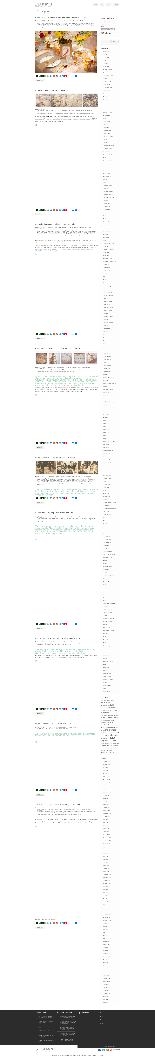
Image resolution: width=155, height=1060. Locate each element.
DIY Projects (106, 237)
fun (50, 24)
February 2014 (106, 905)
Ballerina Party (106, 90)
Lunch (104, 420)
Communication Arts (108, 154)
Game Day (47, 110)
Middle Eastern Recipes (109, 441)
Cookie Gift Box (107, 176)
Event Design (106, 270)
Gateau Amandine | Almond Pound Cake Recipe (54, 724)
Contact (102, 1027)
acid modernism (53, 230)
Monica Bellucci (41, 483)
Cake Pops (106, 127)
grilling (49, 113)
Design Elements (41, 809)
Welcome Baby (107, 685)
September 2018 (107, 789)
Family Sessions (107, 280)
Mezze (104, 438)
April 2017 (105, 801)
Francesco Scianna (61, 480)
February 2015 (106, 868)
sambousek (81, 519)
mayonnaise (55, 113)
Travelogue (106, 655)
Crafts (104, 182)
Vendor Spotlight (107, 673)
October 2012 (106, 953)
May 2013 (105, 932)
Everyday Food (40, 110)
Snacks (105, 591)
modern (43, 233)
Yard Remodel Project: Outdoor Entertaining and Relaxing (57, 804)
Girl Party (105, 331)
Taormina (71, 483)
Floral (104, 298)
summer (106, 743)
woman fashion (86, 483)
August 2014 (106, 886)
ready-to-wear (56, 483)
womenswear (40, 484)
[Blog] (102, 4)
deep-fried (58, 518)
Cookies (105, 179)
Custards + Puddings (108, 185)
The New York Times (60, 235)
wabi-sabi (70, 814)
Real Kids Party (107, 539)
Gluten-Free (106, 334)
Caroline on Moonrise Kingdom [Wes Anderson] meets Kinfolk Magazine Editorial (67, 1034)
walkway (75, 814)
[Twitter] (103, 1050)
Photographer (106, 505)
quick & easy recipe (77, 113)
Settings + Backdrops (108, 582)
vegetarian (110, 745)
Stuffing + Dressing (107, 609)
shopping (62, 483)
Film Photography (107, 292)
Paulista (60, 233)
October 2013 (106, 917)
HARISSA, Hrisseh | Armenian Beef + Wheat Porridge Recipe (45, 1031)
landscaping (55, 813)
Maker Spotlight (107, 432)
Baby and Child (107, 81)
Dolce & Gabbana (60, 479)
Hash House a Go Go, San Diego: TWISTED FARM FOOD (58, 638)
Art (103, 72)
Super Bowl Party (107, 621)
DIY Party (105, 234)
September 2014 (107, 883)
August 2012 (106, 960)
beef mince (55, 370)
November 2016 (107, 813)
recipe (112, 737)
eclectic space (45, 24)
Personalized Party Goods (109, 502)
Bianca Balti (61, 478)
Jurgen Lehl (69, 232)
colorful (92, 23)
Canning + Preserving (108, 136)
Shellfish (105, 585)
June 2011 (105, 1002)
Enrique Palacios (75, 479)
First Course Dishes (108, 295)
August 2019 (106, 767)
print (51, 483)
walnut (116, 745)
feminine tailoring (45, 480)
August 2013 (106, 923)
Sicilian (67, 483)
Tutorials (105, 658)
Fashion (57, 476)
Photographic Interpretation (109, 508)
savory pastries (88, 519)
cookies (103, 710)
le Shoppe (105, 405)
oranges (90, 24)
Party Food (67, 110)
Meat (76, 367)
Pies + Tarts (106, 511)
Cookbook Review (107, 164)
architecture (47, 811)
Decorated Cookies (108, 191)
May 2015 (105, 859)
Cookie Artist (106, 167)
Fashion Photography (65, 476)
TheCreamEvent (80, 25)
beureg (53, 518)
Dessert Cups (106, 203)
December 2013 (107, 911)
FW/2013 (69, 480)
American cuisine (111, 700)
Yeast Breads (106, 691)
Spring (104, 600)
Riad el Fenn (46, 235)
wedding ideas (92, 25)
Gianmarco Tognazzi (86, 480)
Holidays (105, 362)
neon (86, 24)
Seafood (105, 572)
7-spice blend (40, 518)
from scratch (107, 717)
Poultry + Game (74, 110)
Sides (104, 588)
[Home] (95, 4)
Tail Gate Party (106, 627)
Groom (104, 347)
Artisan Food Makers (108, 75)
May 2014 (105, 895)
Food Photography (107, 310)
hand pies (77, 518)
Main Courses (60, 110)
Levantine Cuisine (107, 408)
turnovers (49, 521)
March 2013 (106, 938)
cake (46, 728)
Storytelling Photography (109, 603)
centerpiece (78, 23)
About (101, 1023)
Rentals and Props (107, 551)
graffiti (55, 24)
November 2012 (107, 950)
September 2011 (107, 993)
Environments (58, 227)
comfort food (61, 643)
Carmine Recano (41, 479)
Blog (101, 1020)
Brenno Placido (84, 478)
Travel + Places (63, 641)
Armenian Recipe (107, 69)
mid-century (65, 813)
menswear (81, 481)
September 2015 (107, 847)
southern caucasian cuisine (55, 371)
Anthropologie (70, 230)
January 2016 (106, 834)
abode (38, 230)
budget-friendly (62, 811)
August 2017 (106, 795)
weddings (39, 27)
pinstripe (47, 483)
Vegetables (106, 667)
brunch (43, 643)
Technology (106, 633)
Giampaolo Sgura (76, 480)
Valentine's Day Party (108, 661)
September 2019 (107, 764)
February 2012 (106, 978)
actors (38, 478)
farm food (70, 643)
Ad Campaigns (51, 476)
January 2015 (106, 871)
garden (93, 811)
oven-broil (69, 113)
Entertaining (55, 20)
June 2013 (105, 929)
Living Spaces (87, 227)
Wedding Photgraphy (108, 679)
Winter (104, 688)
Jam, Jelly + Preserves (108, 389)
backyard (53, 811)
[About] (109, 4)
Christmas (105, 142)
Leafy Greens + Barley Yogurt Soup (45, 1026)
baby (47, 478)
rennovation (61, 814)
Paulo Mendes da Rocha (69, 233)
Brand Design (106, 106)
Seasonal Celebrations (108, 575)
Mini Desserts (106, 444)
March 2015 (106, 865)
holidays (112, 720)
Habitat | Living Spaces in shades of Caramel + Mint (55, 224)
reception (53, 25)
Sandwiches (106, 569)
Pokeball (105, 517)
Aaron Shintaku (40, 23)
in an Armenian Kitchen (108, 377)
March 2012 (106, 975)
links (79, 24)
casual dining (54, 643)
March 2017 (106, 804)
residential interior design (87, 233)
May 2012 (105, 969)
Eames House (40, 232)
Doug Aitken (84, 231)
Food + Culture (106, 304)
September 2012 (107, 956)
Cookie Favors (106, 173)
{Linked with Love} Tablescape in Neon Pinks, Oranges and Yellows (61, 17)
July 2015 (105, 853)
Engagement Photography (109, 261)
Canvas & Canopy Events (60, 23)
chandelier (87, 23)
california (48, 643)
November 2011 (107, 987)
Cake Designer (107, 124)
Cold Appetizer (106, 151)
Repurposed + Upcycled (109, 554)
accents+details (44, 230)
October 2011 (106, 990)
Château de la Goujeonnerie (54, 231)
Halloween (105, 350)
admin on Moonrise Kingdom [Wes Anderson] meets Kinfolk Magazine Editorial (67, 1028)
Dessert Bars (106, 200)
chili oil (60, 370)
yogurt (74, 371)
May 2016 (105, 822)
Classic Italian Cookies (108, 145)
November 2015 (107, 841)
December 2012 (107, 947)
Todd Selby (68, 235)
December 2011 (107, 984)
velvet (75, 483)
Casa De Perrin (71, 23)
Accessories (106, 54)
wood (79, 814)
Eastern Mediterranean (108, 243)
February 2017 (106, 807)
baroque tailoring (53, 478)
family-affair (88, 479)
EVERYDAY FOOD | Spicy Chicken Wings (51, 90)
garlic (112, 717)
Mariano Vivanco (74, 481)
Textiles (105, 636)
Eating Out (50, 641)
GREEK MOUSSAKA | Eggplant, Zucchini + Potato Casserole (46, 1017)
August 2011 (106, 996)
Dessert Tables (106, 209)
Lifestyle (105, 411)
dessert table (105, 713)
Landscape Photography (109, 402)
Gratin (104, 338)
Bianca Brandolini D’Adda (70, 478)
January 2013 (106, 944)
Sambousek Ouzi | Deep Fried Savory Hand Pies (54, 513)
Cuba (63, 231)
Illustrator (105, 374)
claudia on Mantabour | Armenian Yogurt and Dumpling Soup (68, 1017)
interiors (64, 232)
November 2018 (107, 783)
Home (101, 1016)
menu (82, 24)
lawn (60, 813)
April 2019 (105, 773)
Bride (104, 118)
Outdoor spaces (71, 809)
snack (94, 519)
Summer (105, 615)
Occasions (67, 20)
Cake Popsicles (107, 130)
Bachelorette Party (107, 87)
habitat (49, 232)
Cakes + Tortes (51, 727)
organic (50, 233)
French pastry (58, 728)
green (45, 232)
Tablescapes (90, 20)
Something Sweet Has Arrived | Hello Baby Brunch (46, 1036)
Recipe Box (81, 110)
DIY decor (39, 24)
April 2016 (105, 825)
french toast (82, 643)
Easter (104, 240)
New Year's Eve (107, 460)
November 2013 (107, 914)
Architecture (51, 227)
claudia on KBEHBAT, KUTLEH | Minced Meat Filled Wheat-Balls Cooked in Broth (68, 1022)
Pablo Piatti (55, 233)
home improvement (56, 232)
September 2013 (107, 920)
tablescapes (73, 25)
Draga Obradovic (92, 231)
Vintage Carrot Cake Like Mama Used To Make (46, 1022)
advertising (43, 478)
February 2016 (106, 831)
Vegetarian (105, 670)
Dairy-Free (105, 188)
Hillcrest (47, 644)
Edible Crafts (106, 252)
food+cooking (76, 643)
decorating (67, 231)
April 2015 (105, 862)
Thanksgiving (106, 639)
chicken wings (40, 113)
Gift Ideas (105, 325)
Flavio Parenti (53, 480)
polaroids (46, 371)
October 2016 (106, 816)
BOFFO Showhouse (90, 230)
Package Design (107, 478)
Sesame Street (106, 578)
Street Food (106, 606)
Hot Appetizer (64, 516)
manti (92, 370)
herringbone (44, 481)
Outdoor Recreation (108, 472)
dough (62, 518)
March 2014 (106, 902)
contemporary (77, 811)
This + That (106, 649)
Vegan (104, 664)
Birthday (105, 103)
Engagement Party (107, 258)
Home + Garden (66, 227)
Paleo (104, 481)
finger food (71, 518)
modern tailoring (88, 481)
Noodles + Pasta (107, 463)
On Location (56, 641)
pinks (49, 25)
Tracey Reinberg (76, 235)
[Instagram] (116, 1049)
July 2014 (105, 889)
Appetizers (105, 63)
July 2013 (105, 926)
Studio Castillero (65, 25)
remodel (55, 814)
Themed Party (106, 646)
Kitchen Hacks (106, 399)
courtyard (83, 811)
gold (53, 24)
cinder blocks (70, 811)
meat (45, 519)
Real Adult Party (107, 536)
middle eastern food (55, 519)
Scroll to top (77, 1045)
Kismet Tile (75, 232)
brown (38, 231)
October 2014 (106, 880)
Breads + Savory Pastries (54, 367)
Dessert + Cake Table (108, 197)
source (81, 391)
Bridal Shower (106, 115)
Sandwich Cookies (107, 566)
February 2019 (106, 776)
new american (52, 644)
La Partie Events (74, 24)
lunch (89, 370)
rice (71, 519)
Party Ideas (106, 493)
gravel (41, 813)
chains (83, 23)
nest (46, 233)
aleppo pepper (40, 370)
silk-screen (52, 235)
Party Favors (106, 487)
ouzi (69, 519)
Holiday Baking (107, 356)
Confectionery (106, 158)
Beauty (105, 93)
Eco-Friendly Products (108, 249)
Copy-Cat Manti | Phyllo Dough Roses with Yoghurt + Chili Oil (58, 348)
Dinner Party (106, 225)
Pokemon (105, 521)
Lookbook (73, 476)
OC (112, 735)
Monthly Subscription (108, 450)
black (79, 478)
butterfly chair (44, 231)
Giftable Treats (106, 328)
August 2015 (106, 850)
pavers (41, 814)
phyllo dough (40, 371)
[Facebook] (99, 1050)
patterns (39, 25)
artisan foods (107, 705)
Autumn (105, 78)
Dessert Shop (106, 206)
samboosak (75, 519)
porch (51, 814)
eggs (66, 643)
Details (50, 20)
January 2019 (106, 780)
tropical (86, 25)
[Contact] (117, 4)
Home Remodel (74, 227)
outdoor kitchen (91, 813)
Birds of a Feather (49, 23)
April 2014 (105, 898)
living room (81, 232)
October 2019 (106, 761)
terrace (66, 814)
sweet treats (111, 743)
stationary (58, 25)
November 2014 (107, 877)
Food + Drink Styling (108, 307)
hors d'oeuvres (83, 518)
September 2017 (107, 792)
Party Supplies (106, 496)
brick (57, 811)
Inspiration (61, 20)
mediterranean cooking (107, 732)
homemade (103, 722)
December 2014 (107, 874)
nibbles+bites (64, 519)
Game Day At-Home (108, 316)
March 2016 (106, 828)
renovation (78, 233)
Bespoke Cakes (107, 100)
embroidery (68, 479)
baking (42, 728)
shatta (84, 113)
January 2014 (106, 908)
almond (39, 728)
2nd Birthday (106, 51)
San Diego (65, 644)
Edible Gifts (106, 255)
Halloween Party (107, 353)
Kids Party (105, 395)
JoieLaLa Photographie (63, 24)
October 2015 (106, 844)
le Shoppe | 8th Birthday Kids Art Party (46, 1041)
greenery (46, 813)
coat (54, 479)
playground (46, 814)
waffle (69, 644)
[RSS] (107, 1050)
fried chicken (89, 643)
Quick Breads (106, 533)
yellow (43, 27)
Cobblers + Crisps (107, 148)
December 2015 (107, 837)
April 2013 (105, 935)
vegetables (103, 745)
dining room (78, 231)
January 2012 (106, 981)
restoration (39, 235)
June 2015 (105, 856)
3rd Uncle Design (63, 819)
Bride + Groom (106, 121)
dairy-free (108, 710)
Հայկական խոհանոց (108, 752)
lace (56, 481)
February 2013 (106, 941)
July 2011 (105, 999)
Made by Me (54, 110)
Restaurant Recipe (107, 557)
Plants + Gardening (80, 809)
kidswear (52, 481)
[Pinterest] (111, 1050)
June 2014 (105, 892)
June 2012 (105, 966)
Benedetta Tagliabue (79, 230)
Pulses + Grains (107, 530)
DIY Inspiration (49, 809)
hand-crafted (106, 720)
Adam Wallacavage (62, 230)
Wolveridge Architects (86, 235)
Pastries (105, 499)
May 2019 (105, 770)
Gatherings (106, 319)
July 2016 (105, 819)
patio (38, 814)
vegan (117, 743)
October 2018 (106, 786)
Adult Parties (106, 60)
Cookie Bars (106, 170)
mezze (48, 519)
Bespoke (105, 97)
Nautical (105, 456)
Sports (104, 597)
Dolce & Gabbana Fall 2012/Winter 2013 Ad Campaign (56, 458)
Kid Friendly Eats (107, 392)
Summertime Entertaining (109, 618)
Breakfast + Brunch (107, 112)
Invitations (105, 386)
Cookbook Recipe (107, 161)
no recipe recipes (62, 113)
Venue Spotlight (107, 676)
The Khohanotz (88, 110)
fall (116, 712)
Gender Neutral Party (108, 322)
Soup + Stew (106, 594)
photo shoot (44, 25)
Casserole (105, 139)
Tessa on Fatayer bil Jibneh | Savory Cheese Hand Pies (67, 1040)
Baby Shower (106, 84)
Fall (104, 276)
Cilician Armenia (66, 370)
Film (104, 289)
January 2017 (106, 810)
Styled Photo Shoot (81, 20)
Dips (104, 228)
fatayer (66, 518)
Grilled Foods (106, 344)
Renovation (88, 809)
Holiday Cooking (107, 359)
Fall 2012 (82, 479)
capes (90, 478)
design (72, 231)
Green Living (106, 341)
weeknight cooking (91, 113)
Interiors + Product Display (109, 383)
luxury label (60, 481)
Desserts (58, 727)
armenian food (48, 370)
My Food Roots (107, 453)
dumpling (76, 370)
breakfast (39, 643)
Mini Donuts (106, 447)
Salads (105, 563)
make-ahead (40, 519)
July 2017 (105, 798)
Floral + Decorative (107, 301)
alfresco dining (40, 811)
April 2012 (105, 972)
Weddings (105, 682)
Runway (78, 476)
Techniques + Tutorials (108, 630)
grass (38, 813)
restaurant (59, 644)
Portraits (105, 524)
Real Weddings (107, 542)
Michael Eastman (88, 232)
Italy (48, 481)
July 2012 (105, 963)
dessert (114, 710)
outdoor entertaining (81, 813)
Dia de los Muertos (107, 222)
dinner (45, 113)
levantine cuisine (83, 370)
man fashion (66, 481)
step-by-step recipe (67, 371)
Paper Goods (73, 20)
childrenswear (49, 479)
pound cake (65, 728)
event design (112, 713)
